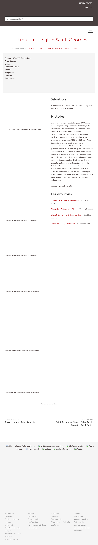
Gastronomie (56, 519)
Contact (77, 514)
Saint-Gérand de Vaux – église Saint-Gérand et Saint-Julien (74, 422)
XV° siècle (78, 49)
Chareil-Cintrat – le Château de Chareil (67, 215)
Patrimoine (57, 49)
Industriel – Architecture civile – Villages (13, 528)
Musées (8, 522)
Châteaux (9, 516)
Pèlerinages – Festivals (60, 522)
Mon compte (85, 3)
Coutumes (55, 525)
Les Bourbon (33, 522)
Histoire (31, 514)
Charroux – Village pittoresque (63, 224)
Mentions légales (81, 519)
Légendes (55, 516)
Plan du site (78, 516)
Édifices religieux (35, 49)
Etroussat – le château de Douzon (65, 200)
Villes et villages (11, 539)
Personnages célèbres (37, 525)
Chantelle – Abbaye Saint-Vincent (65, 209)
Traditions (55, 514)
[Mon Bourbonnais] (17, 7)
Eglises (48, 49)
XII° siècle (68, 49)
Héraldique (32, 528)
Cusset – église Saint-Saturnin (20, 420)
